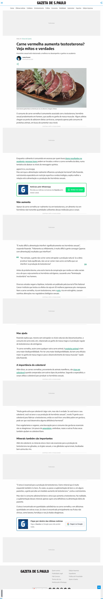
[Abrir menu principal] (1, 2)
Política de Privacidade (75, 576)
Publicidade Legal (57, 573)
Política (47, 8)
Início (18, 39)
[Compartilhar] (101, 2)
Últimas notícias (20, 8)
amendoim (47, 428)
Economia (55, 8)
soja (58, 290)
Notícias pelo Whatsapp (59, 582)
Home (12, 8)
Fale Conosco (56, 576)
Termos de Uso (56, 579)
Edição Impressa (88, 8)
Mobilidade (62, 8)
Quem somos (56, 570)
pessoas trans (31, 161)
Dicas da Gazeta (26, 39)
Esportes (78, 8)
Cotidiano (30, 8)
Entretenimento (39, 8)
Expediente (72, 573)
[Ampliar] (84, 71)
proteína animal (72, 348)
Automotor (70, 8)
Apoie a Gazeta (73, 579)
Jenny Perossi (26, 57)
